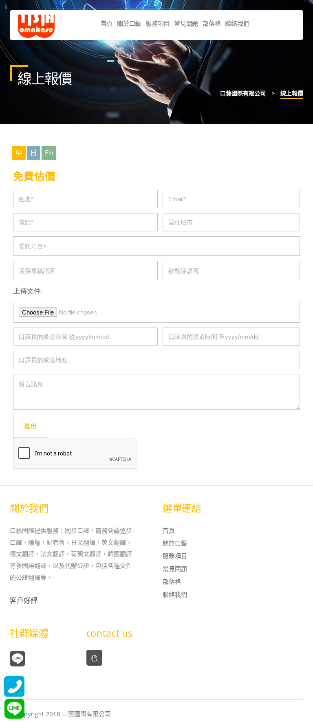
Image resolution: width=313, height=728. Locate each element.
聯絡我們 (175, 594)
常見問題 (186, 23)
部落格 (211, 23)
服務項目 (157, 23)
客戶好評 (23, 600)
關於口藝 (129, 23)
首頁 (107, 23)
